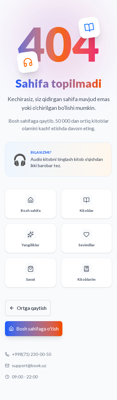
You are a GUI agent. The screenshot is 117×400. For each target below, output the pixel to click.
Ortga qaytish (31, 308)
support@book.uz (29, 365)
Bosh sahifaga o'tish (37, 328)
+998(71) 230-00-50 (31, 354)
